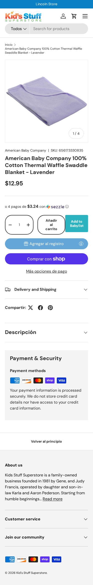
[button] (74, 16)
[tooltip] (81, 243)
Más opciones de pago (46, 271)
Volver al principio (46, 441)
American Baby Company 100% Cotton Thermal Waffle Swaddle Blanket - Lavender (43, 51)
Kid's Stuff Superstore (31, 573)
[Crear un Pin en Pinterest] (50, 308)
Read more (52, 498)
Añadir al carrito (51, 224)
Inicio (8, 45)
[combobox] (46, 28)
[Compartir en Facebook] (40, 308)
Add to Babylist (77, 223)
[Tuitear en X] (30, 308)
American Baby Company (25, 150)
